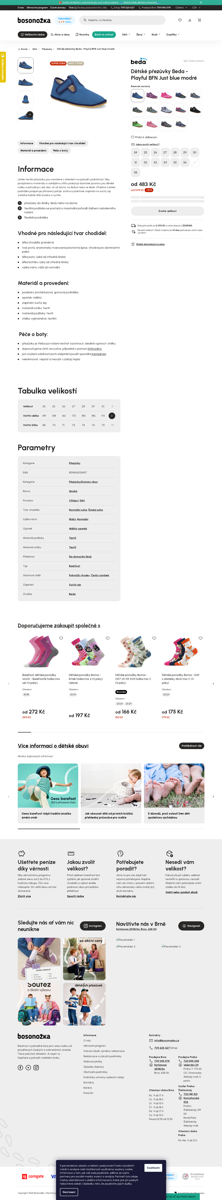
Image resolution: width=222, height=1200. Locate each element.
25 (145, 152)
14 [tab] (197, 732)
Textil (72, 537)
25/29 (73, 694)
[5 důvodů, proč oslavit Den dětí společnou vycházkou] (174, 786)
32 (145, 162)
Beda (72, 594)
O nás (21, 7)
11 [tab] (157, 732)
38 (135, 172)
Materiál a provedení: (33, 150)
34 (165, 162)
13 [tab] (184, 732)
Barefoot (74, 566)
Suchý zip (75, 584)
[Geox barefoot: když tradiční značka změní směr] (48, 786)
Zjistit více (24, 896)
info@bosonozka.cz (166, 1040)
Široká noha (95, 509)
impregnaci (98, 354)
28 (175, 152)
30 (194, 152)
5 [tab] (77, 732)
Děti (82, 500)
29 (185, 152)
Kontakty (88, 1082)
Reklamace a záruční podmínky (102, 1056)
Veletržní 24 (191, 1064)
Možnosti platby (92, 1061)
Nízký (72, 519)
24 (135, 152)
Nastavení (69, 1192)
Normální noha (78, 509)
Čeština (179, 7)
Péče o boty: (60, 150)
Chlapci (74, 500)
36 (185, 162)
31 (135, 162)
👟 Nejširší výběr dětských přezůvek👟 (140, 2)
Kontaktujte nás (126, 896)
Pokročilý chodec (79, 575)
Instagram (95, 925)
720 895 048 (191, 1061)
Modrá (73, 491)
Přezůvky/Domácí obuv (83, 481)
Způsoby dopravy (93, 1066)
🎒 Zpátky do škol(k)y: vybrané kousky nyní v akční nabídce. (89, 2)
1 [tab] (24, 732)
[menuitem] (32, 34)
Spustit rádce (75, 896)
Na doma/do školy (80, 556)
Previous (8, 683)
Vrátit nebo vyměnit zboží (181, 892)
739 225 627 (128, 7)
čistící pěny (95, 349)
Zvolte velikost (167, 211)
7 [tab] (104, 732)
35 (175, 162)
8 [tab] (117, 732)
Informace (26, 143)
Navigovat (193, 925)
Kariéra (87, 1087)
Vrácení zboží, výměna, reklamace (104, 1051)
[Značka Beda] (142, 61)
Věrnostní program (37, 7)
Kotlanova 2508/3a (160, 1066)
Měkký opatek (78, 528)
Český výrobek (100, 575)
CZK (194, 7)
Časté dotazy (58, 7)
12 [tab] (171, 732)
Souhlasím (153, 1167)
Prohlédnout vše (192, 745)
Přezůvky (74, 463)
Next (112, 416)
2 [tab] (37, 732)
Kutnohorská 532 (191, 1100)
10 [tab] (144, 732)
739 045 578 (164, 7)
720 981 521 (191, 1094)
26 (155, 152)
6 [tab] (91, 732)
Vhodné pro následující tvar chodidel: (62, 143)
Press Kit (88, 1093)
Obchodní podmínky (95, 1072)
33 (155, 162)
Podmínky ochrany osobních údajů (103, 1077)
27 (165, 152)
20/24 (120, 704)
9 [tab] (131, 732)
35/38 (26, 694)
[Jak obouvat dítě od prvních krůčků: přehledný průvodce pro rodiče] (111, 786)
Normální (82, 519)
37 (195, 162)
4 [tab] (64, 732)
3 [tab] (51, 732)
